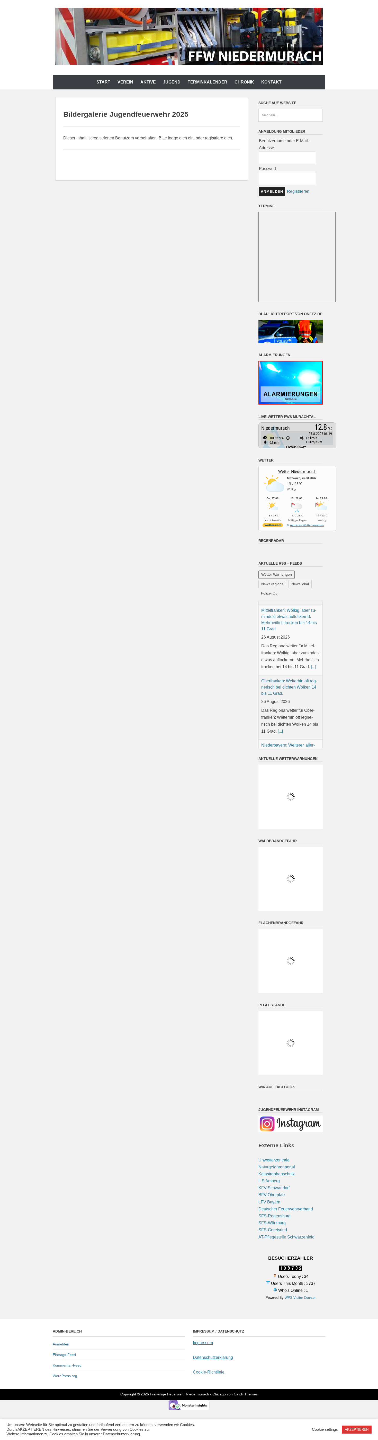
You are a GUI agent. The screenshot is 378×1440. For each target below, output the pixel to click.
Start (103, 82)
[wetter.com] (273, 526)
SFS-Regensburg (274, 1164)
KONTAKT (271, 82)
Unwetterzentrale (274, 1108)
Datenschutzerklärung (213, 1306)
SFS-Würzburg (272, 1171)
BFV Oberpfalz (271, 1143)
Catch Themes (246, 1343)
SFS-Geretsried (272, 1178)
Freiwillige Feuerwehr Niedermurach (179, 1343)
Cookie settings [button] (325, 1429)
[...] (313, 677)
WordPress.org (65, 1324)
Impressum (203, 1291)
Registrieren (298, 191)
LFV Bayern (269, 1150)
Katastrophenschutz (276, 1122)
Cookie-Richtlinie (208, 1320)
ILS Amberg (269, 1129)
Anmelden (61, 1293)
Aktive (148, 82)
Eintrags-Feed (64, 1303)
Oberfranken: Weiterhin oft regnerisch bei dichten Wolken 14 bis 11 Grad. (289, 697)
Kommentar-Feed (67, 1313)
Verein (125, 82)
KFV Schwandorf (274, 1136)
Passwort (267, 168)
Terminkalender (207, 82)
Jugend (172, 82)
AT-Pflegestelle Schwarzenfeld (286, 1185)
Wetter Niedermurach (297, 471)
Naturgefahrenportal (276, 1115)
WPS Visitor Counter (300, 1246)
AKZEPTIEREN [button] (356, 1429)
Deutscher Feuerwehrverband (285, 1157)
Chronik (244, 82)
